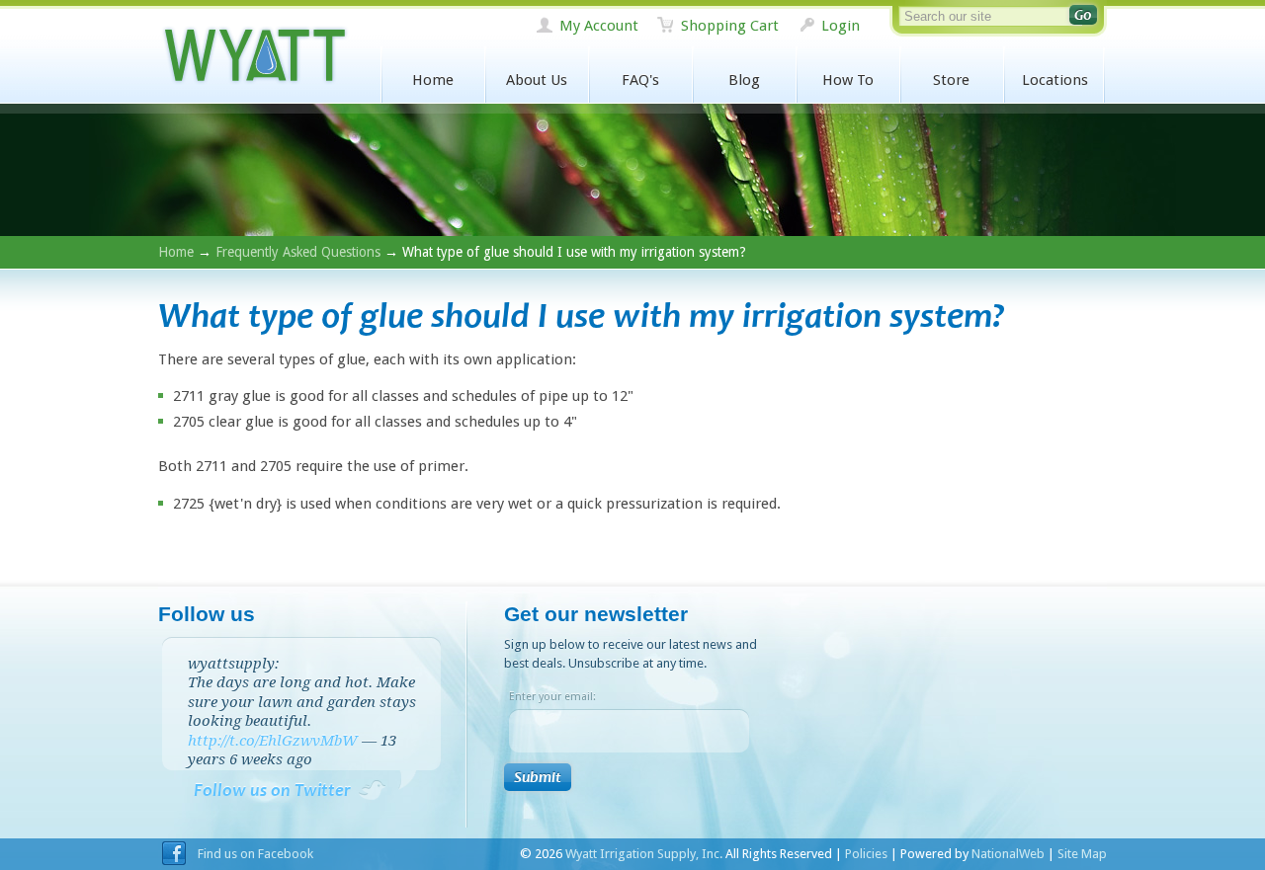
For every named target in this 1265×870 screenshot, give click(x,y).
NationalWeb (1008, 853)
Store (951, 80)
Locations (1055, 80)
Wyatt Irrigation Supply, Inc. (254, 56)
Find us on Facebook (255, 853)
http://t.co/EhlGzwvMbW (273, 741)
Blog (744, 80)
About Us (536, 80)
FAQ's (640, 80)
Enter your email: (552, 696)
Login (840, 26)
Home (433, 80)
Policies (866, 853)
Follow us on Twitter (272, 790)
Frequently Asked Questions (297, 252)
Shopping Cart (730, 26)
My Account (598, 26)
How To (848, 80)
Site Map (1082, 853)
